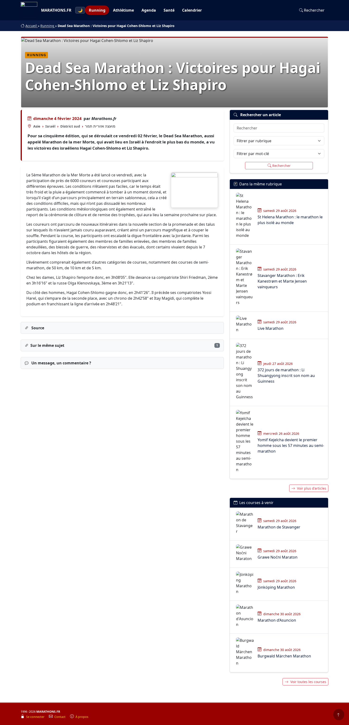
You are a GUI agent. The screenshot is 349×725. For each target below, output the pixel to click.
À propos (81, 717)
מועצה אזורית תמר (100, 126)
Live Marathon (270, 328)
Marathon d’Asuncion (277, 620)
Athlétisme (123, 10)
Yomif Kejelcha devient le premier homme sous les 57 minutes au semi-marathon (291, 445)
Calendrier (192, 10)
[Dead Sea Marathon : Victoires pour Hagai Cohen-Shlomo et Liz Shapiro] (194, 190)
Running (97, 10)
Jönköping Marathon (276, 587)
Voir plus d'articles (311, 488)
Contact (60, 717)
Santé (169, 10)
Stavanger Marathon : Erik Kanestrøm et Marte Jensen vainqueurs (282, 281)
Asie (36, 126)
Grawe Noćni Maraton (277, 557)
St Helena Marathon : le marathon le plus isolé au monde (290, 219)
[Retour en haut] (338, 714)
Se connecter (35, 717)
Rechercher (314, 10)
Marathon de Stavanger (279, 527)
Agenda (148, 10)
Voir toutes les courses (308, 681)
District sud (70, 126)
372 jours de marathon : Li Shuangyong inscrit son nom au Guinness (286, 375)
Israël (50, 126)
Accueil (31, 25)
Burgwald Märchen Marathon (284, 656)
